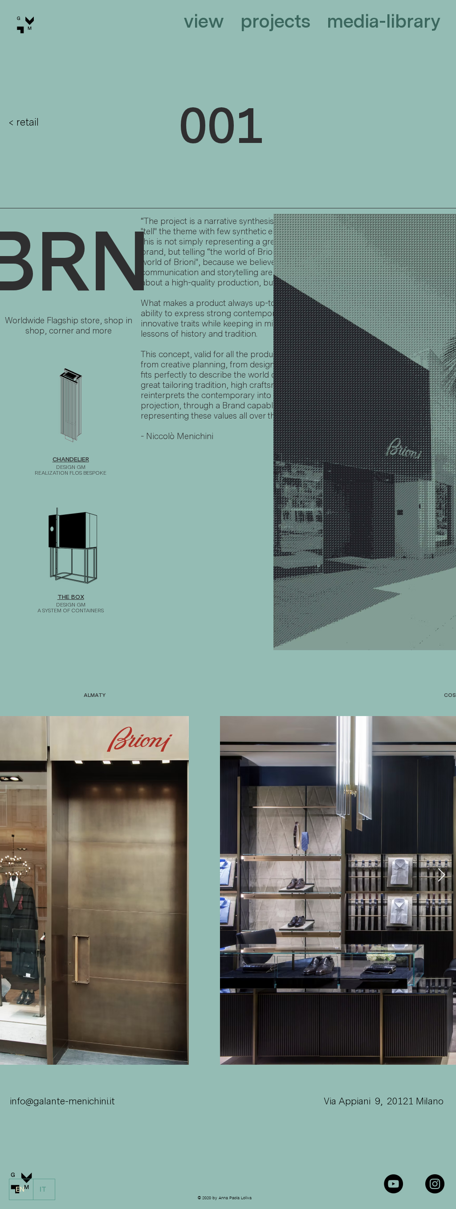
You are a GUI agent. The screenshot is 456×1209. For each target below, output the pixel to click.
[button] (202, 20)
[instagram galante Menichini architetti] (434, 1183)
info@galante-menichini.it (62, 1101)
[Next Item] (441, 875)
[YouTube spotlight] (393, 1183)
